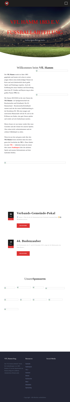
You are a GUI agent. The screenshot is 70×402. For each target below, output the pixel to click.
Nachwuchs (28, 378)
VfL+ (27, 369)
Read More (23, 225)
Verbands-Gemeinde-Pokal (36, 213)
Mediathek (28, 384)
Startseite (27, 363)
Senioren (27, 372)
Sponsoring (28, 387)
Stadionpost (28, 366)
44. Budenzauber (29, 241)
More (26, 381)
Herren (27, 375)
